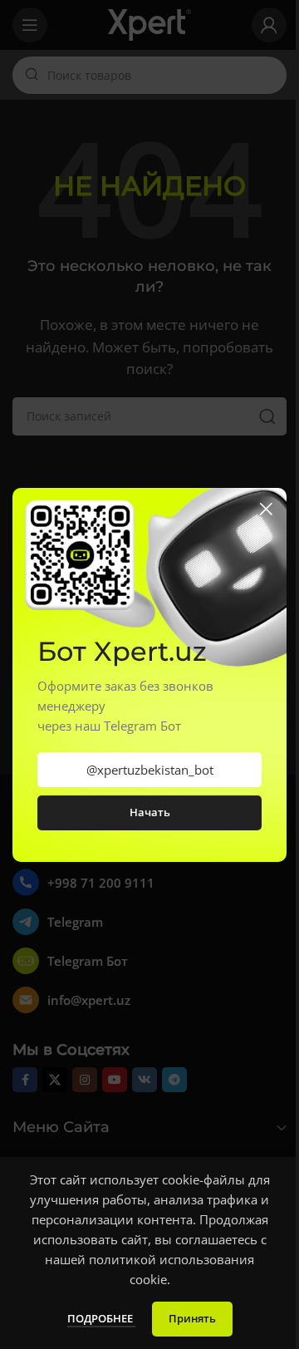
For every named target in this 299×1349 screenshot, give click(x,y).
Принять (192, 1318)
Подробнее (101, 1318)
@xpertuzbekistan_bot (149, 769)
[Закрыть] (266, 508)
